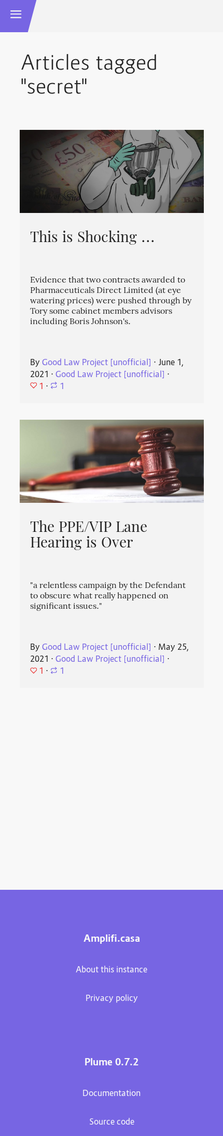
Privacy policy (112, 999)
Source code (111, 1122)
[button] (16, 16)
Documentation (111, 1094)
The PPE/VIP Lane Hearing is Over (88, 535)
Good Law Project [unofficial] (96, 363)
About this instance (111, 970)
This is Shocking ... (92, 237)
